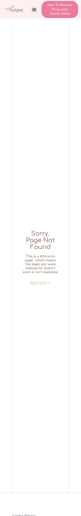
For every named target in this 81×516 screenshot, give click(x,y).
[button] (34, 9)
